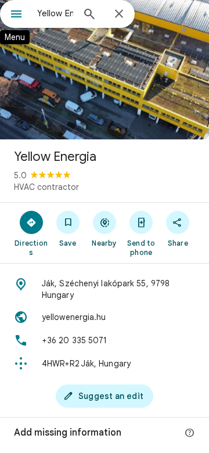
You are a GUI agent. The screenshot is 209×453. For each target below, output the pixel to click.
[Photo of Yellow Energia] (104, 69)
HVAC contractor (46, 187)
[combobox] (55, 13)
